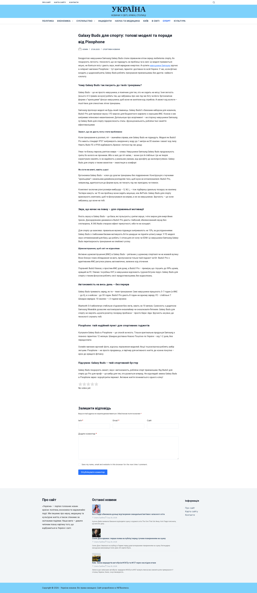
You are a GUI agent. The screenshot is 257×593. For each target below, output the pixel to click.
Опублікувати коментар (93, 472)
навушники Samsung (160, 65)
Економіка (64, 21)
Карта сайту (60, 2)
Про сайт (46, 2)
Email (116, 420)
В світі (155, 21)
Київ (145, 21)
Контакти (73, 2)
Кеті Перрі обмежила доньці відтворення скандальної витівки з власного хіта (128, 514)
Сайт (149, 420)
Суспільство (84, 21)
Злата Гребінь (99, 518)
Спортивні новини (111, 49)
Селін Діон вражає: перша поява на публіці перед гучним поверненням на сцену (129, 538)
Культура (180, 21)
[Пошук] (214, 2)
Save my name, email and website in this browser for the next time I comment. (115, 464)
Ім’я (80, 420)
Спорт (167, 21)
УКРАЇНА (129, 9)
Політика (48, 21)
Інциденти (105, 21)
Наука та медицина (127, 21)
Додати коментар (87, 433)
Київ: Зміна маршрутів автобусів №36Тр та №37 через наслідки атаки (124, 563)
